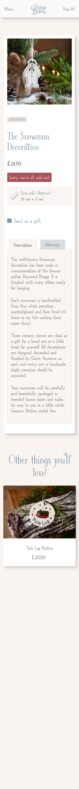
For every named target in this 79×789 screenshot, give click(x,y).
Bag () (69, 9)
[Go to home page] (38, 9)
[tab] (23, 245)
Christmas (17, 119)
